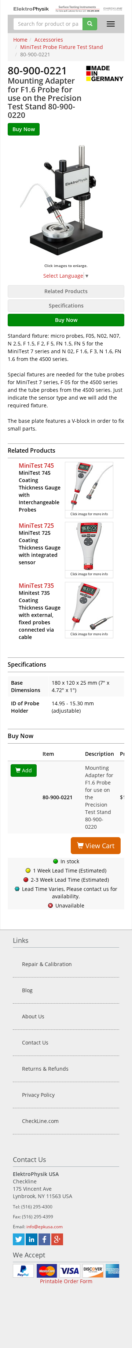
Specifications (66, 305)
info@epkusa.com (44, 1227)
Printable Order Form (66, 1281)
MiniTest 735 (36, 586)
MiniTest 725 (36, 526)
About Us (33, 1016)
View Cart (99, 845)
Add (26, 770)
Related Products (66, 291)
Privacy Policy (38, 1094)
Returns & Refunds (45, 1068)
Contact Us (35, 1042)
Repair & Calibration (47, 964)
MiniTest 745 (36, 465)
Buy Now (66, 319)
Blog (27, 990)
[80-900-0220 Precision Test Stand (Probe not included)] (66, 201)
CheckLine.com (40, 1120)
